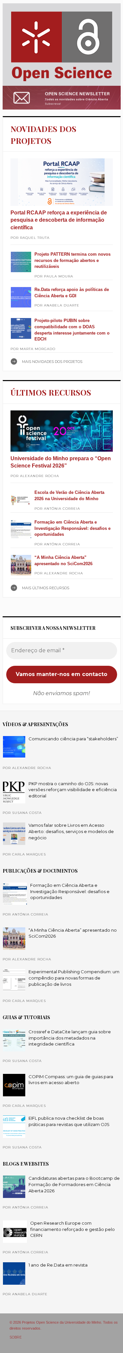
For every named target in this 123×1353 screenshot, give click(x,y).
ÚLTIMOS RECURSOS (50, 392)
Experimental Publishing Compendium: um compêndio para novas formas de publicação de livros (74, 977)
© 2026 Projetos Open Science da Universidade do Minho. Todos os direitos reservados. (64, 1325)
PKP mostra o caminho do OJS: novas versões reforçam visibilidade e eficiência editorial (73, 789)
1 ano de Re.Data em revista (58, 1265)
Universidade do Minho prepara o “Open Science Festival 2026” (60, 462)
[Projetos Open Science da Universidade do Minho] (61, 81)
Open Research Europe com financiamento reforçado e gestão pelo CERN (72, 1229)
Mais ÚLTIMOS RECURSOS (45, 588)
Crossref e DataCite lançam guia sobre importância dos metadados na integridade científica (70, 1038)
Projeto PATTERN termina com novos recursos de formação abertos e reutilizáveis (72, 260)
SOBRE (16, 1337)
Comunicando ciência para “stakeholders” (73, 738)
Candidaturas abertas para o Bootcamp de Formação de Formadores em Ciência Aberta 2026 (74, 1184)
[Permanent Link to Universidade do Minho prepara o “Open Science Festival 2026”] (61, 431)
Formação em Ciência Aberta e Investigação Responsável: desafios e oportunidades (72, 528)
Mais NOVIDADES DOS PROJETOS (52, 361)
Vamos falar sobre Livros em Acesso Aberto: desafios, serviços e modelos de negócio (71, 831)
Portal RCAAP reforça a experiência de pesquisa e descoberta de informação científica (58, 220)
